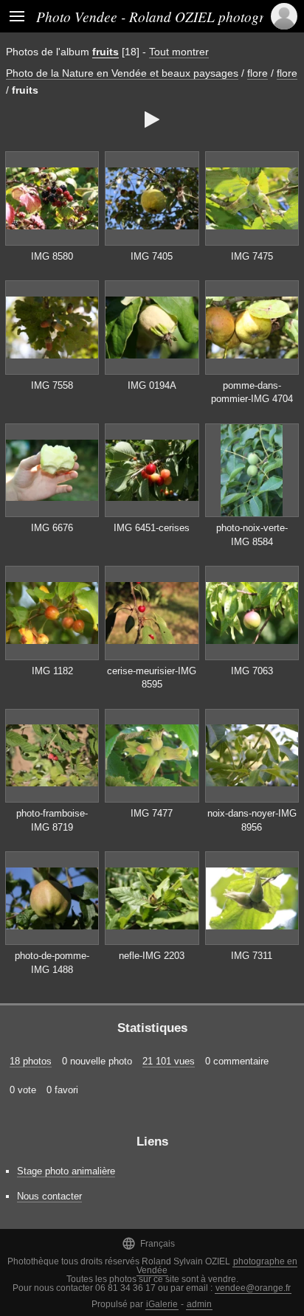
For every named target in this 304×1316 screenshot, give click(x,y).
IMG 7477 (152, 813)
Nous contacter (49, 1196)
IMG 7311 (251, 955)
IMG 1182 (52, 670)
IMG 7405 (152, 256)
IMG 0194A (152, 385)
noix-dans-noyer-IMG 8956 (252, 820)
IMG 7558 (52, 385)
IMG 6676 (52, 527)
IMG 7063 (252, 670)
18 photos (31, 1061)
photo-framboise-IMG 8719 (52, 820)
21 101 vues (168, 1061)
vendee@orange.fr (253, 1288)
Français (148, 1243)
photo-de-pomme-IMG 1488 (52, 962)
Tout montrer (179, 52)
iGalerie (162, 1304)
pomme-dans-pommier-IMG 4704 (252, 392)
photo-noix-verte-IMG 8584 (252, 534)
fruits (105, 52)
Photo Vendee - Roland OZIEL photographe (164, 16)
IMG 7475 (252, 256)
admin (199, 1304)
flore (257, 73)
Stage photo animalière (66, 1171)
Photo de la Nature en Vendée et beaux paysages (122, 73)
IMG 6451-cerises (152, 527)
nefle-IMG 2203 (151, 955)
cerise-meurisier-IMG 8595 (151, 677)
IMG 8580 (52, 256)
